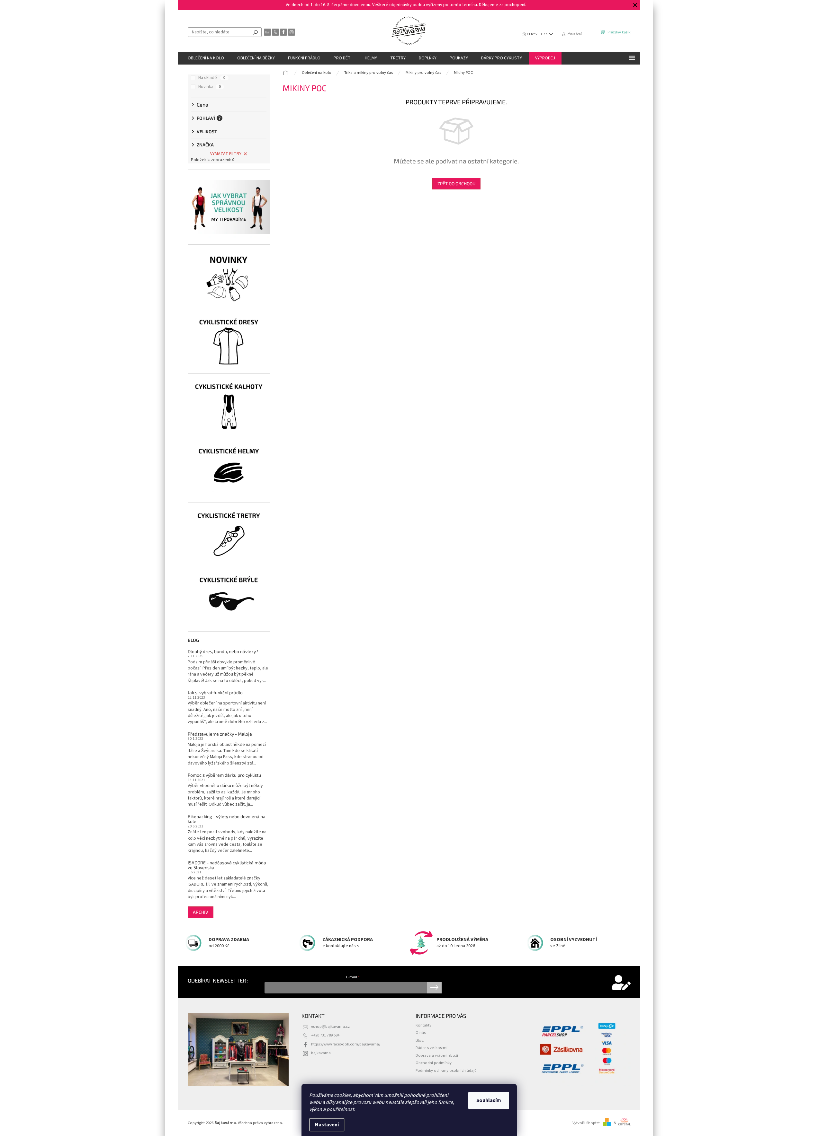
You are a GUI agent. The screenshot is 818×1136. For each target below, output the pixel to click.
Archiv (200, 912)
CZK (544, 34)
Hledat (255, 32)
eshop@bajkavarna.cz (330, 1026)
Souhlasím (488, 1100)
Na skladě (211, 77)
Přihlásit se (434, 987)
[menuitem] (205, 58)
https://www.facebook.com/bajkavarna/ (345, 1044)
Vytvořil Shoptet (586, 1123)
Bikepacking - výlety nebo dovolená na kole (226, 819)
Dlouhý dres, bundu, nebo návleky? (223, 651)
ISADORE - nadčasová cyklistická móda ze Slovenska (227, 865)
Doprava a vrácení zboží (437, 1055)
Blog (420, 1040)
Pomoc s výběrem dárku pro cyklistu (224, 775)
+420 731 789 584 (325, 1035)
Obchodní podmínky (434, 1063)
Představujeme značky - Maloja (220, 733)
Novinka (209, 86)
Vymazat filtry (225, 154)
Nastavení (327, 1124)
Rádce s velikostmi (431, 1048)
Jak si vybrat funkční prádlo (215, 692)
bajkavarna (321, 1053)
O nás (421, 1033)
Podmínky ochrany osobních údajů (446, 1070)
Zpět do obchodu (456, 183)
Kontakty (423, 1025)
